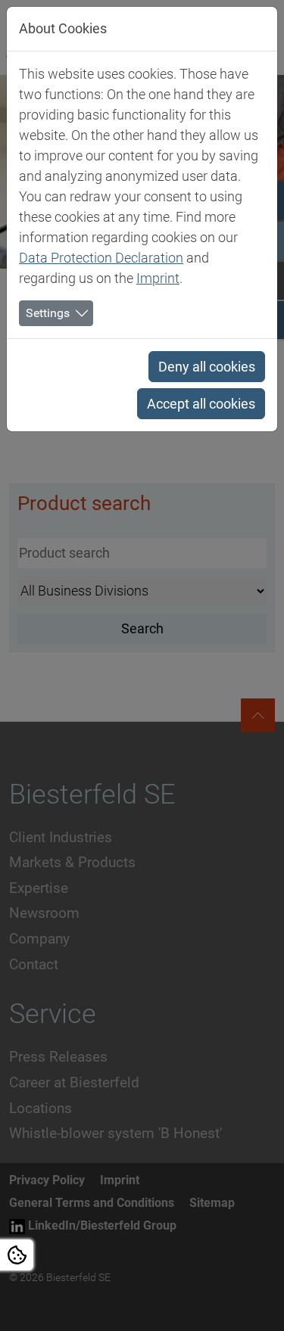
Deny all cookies (206, 367)
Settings (48, 313)
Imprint (157, 278)
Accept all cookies (201, 404)
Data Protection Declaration (101, 258)
